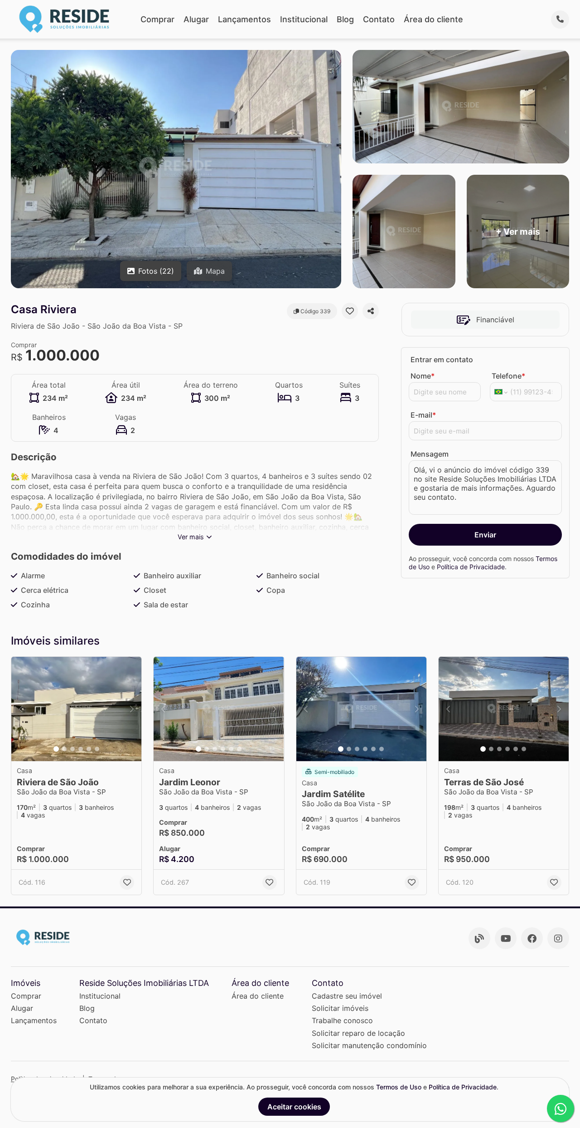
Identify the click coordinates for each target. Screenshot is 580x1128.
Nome (423, 375)
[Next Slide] (131, 709)
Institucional (304, 19)
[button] (76, 709)
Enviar (485, 534)
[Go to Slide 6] (97, 749)
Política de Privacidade (471, 567)
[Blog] (479, 938)
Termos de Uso (398, 1087)
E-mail (423, 414)
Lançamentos (244, 19)
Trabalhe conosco (342, 1020)
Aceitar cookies (294, 1106)
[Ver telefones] (560, 19)
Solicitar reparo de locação (358, 1033)
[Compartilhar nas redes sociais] (370, 311)
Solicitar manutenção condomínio (369, 1045)
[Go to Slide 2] (64, 749)
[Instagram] (558, 938)
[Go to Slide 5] (89, 749)
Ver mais (191, 537)
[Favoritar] (350, 311)
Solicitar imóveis (340, 1008)
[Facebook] (532, 938)
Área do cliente (433, 19)
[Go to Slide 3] (72, 749)
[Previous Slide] (20, 709)
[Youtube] (506, 938)
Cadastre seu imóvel (347, 995)
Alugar (196, 19)
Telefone (508, 375)
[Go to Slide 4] (80, 749)
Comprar (157, 19)
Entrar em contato (442, 359)
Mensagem (430, 453)
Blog (345, 19)
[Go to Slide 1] (56, 749)
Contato (379, 19)
